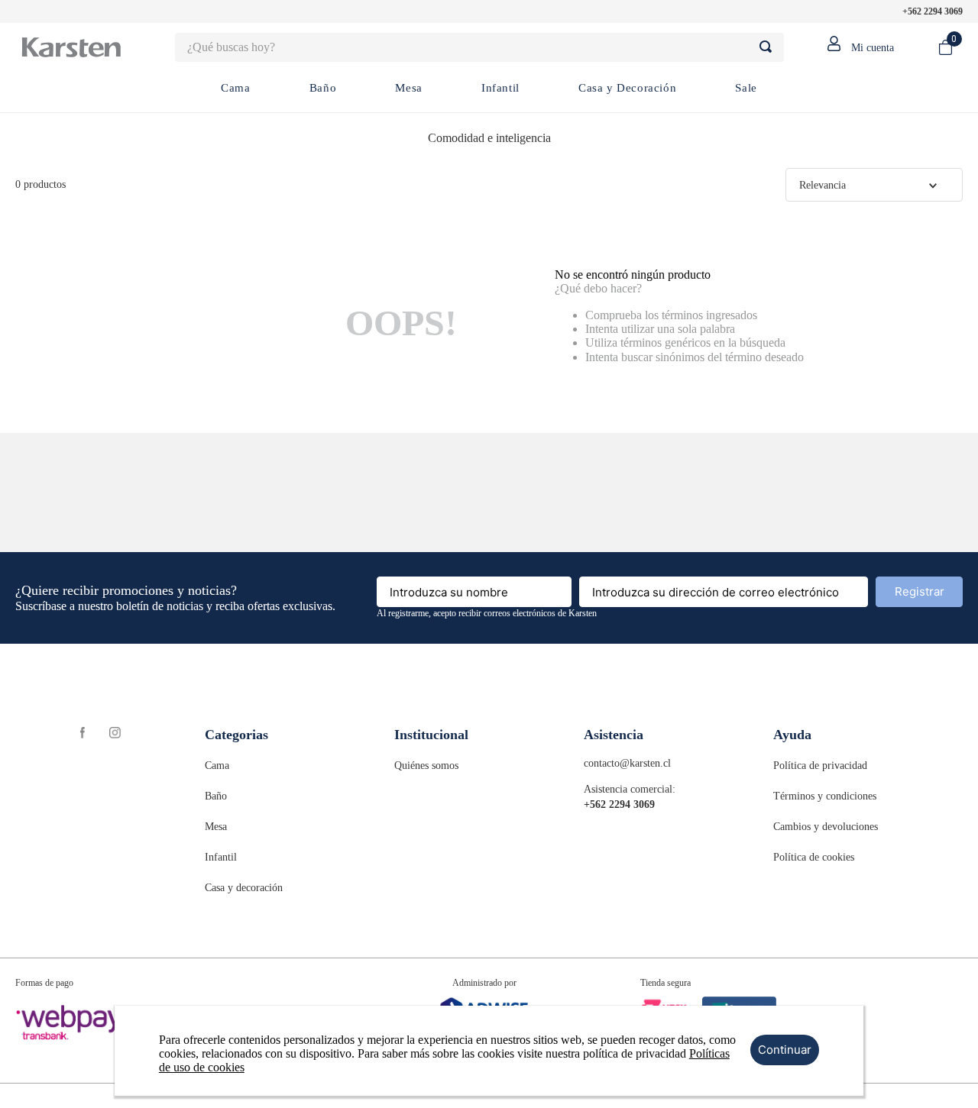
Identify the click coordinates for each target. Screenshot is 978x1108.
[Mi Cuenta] (853, 47)
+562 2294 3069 (932, 11)
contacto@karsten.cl (627, 763)
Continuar (784, 1049)
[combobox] (479, 47)
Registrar (919, 591)
